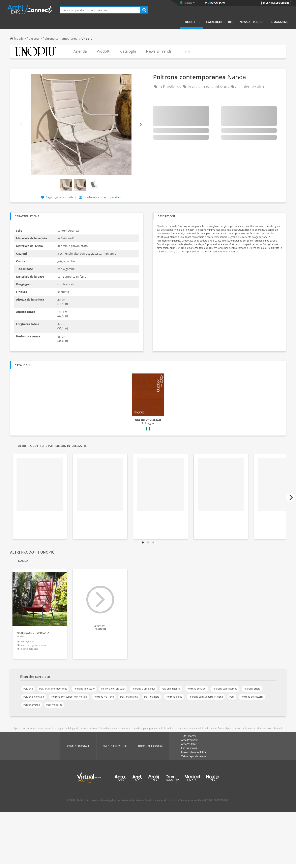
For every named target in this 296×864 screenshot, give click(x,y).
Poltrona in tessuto (84, 688)
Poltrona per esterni (252, 696)
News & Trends (251, 22)
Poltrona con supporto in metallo (69, 696)
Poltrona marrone (104, 696)
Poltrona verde (31, 704)
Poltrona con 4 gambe (225, 688)
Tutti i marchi (188, 736)
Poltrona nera (151, 696)
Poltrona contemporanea (53, 688)
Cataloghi (214, 22)
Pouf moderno (54, 704)
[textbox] (100, 9)
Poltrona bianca (129, 696)
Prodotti (190, 22)
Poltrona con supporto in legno (206, 696)
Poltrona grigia (252, 688)
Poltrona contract (196, 688)
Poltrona (28, 688)
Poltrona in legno (170, 688)
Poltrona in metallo (34, 696)
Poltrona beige (174, 696)
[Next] (140, 124)
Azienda (80, 51)
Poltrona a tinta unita (143, 688)
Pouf (231, 696)
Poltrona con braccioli (113, 688)
